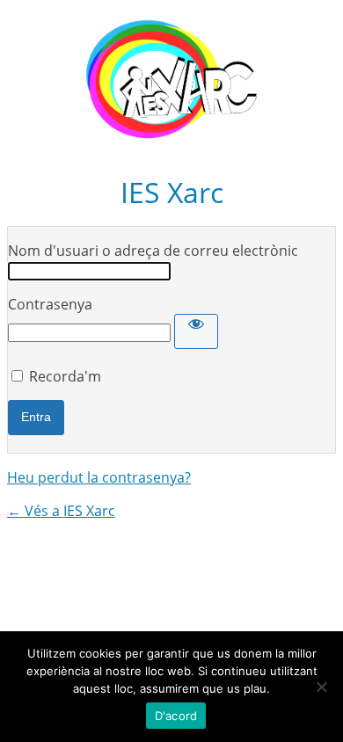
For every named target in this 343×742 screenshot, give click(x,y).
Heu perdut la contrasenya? (99, 477)
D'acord (176, 716)
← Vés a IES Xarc (61, 510)
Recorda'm (65, 376)
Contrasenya (50, 304)
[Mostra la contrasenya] (196, 331)
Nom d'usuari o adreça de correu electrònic (153, 250)
